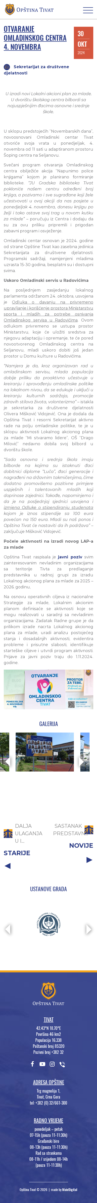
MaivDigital (69, 1189)
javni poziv (70, 557)
